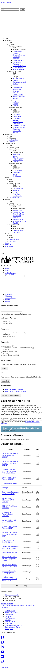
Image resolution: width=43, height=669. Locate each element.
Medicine (16, 102)
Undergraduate (13, 140)
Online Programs (18, 60)
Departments (17, 116)
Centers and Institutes (16, 119)
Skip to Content (6, 2)
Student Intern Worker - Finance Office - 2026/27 (10, 565)
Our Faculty (16, 114)
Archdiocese (17, 176)
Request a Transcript (19, 221)
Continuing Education (16, 57)
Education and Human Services (18, 94)
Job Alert (5, 381)
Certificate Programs (19, 66)
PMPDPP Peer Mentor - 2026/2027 (10, 507)
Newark (5, 335)
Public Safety (9, 623)
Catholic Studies (18, 160)
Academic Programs (19, 49)
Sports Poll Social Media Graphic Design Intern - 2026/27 (10, 463)
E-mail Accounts (18, 219)
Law (14, 100)
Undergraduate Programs (17, 52)
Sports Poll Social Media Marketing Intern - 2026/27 (10, 455)
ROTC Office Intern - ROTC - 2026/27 (9, 541)
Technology (8, 616)
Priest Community (18, 158)
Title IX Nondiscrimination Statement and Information (18, 605)
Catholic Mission (14, 147)
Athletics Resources (19, 187)
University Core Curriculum (18, 122)
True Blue (16, 223)
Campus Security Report (12, 627)
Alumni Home (17, 210)
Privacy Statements (7, 604)
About (11, 237)
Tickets (15, 192)
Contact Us (4, 607)
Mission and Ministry (16, 155)
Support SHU (9, 246)
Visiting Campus (10, 621)
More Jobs (21, 586)
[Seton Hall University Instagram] (3, 662)
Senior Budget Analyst (9, 552)
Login (4, 368)
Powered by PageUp (6, 591)
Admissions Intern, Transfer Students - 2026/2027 (8, 514)
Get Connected (17, 196)
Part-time (6, 323)
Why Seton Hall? (18, 230)
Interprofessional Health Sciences (13, 333)
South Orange (8, 336)
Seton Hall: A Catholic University (15, 391)
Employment (9, 629)
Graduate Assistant (9, 351)
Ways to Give (17, 232)
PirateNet (8, 245)
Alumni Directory (18, 212)
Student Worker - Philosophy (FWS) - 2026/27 (8, 500)
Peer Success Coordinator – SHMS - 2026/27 (10, 493)
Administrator (8, 346)
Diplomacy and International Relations (17, 89)
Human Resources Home (10, 395)
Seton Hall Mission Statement (14, 389)
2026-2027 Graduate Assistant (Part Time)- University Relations (9, 471)
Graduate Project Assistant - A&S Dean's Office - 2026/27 (9, 578)
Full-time (6, 322)
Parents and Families (11, 612)
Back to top (4, 667)
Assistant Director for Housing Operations (9, 572)
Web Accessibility (10, 618)
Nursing (15, 104)
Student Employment (10, 355)
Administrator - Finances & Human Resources (17, 348)
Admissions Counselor (9, 483)
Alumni (11, 203)
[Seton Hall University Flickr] (3, 657)
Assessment (16, 129)
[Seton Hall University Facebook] (3, 638)
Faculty (6, 349)
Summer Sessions (18, 69)
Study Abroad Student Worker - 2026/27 (9, 478)
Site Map (7, 620)
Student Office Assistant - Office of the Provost (10, 547)
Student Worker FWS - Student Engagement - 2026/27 (9, 558)
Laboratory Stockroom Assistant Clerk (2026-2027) (9, 534)
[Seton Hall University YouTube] (3, 652)
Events (7, 243)
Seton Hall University (11, 595)
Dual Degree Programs (17, 63)
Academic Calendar (19, 127)
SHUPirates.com (18, 189)
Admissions (12, 138)
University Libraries (19, 125)
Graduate (12, 142)
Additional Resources (16, 112)
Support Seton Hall (19, 228)
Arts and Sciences (18, 78)
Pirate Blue (16, 194)
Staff (4, 353)
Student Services (10, 611)
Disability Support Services (13, 625)
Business (15, 80)
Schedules (16, 190)
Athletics (11, 181)
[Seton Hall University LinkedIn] (3, 647)
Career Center (9, 614)
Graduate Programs (19, 55)
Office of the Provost (17, 131)
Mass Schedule (17, 170)
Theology (16, 105)
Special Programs (18, 67)
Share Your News (18, 214)
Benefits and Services (17, 216)
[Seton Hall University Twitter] (3, 643)
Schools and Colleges (16, 75)
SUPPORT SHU (10, 274)
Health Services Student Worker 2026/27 (10, 527)
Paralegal (5, 488)
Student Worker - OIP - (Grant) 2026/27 (9, 521)
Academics (12, 44)
